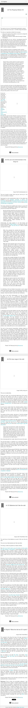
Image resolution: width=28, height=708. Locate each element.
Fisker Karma (3, 100)
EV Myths (11, 670)
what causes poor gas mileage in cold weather (14, 548)
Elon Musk (16, 654)
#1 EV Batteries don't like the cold (15, 505)
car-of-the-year (4, 642)
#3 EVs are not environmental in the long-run (15, 160)
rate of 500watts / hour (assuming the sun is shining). (4, 111)
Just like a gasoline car (5, 588)
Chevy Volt (9, 423)
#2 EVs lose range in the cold (15, 359)
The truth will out (15, 225)
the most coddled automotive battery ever (15, 564)
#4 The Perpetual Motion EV (15, 10)
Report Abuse (22, 707)
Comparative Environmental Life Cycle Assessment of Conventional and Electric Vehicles (14, 201)
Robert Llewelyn (13, 224)
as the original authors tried (9, 315)
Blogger (18, 707)
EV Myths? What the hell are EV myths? (15, 629)
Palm (23, 694)
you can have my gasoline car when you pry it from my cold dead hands (14, 664)
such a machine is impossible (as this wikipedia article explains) (14, 52)
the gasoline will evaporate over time (8, 420)
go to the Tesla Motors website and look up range (12, 477)
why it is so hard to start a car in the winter (11, 548)
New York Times (11, 656)
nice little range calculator (14, 595)
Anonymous (20, 147)
